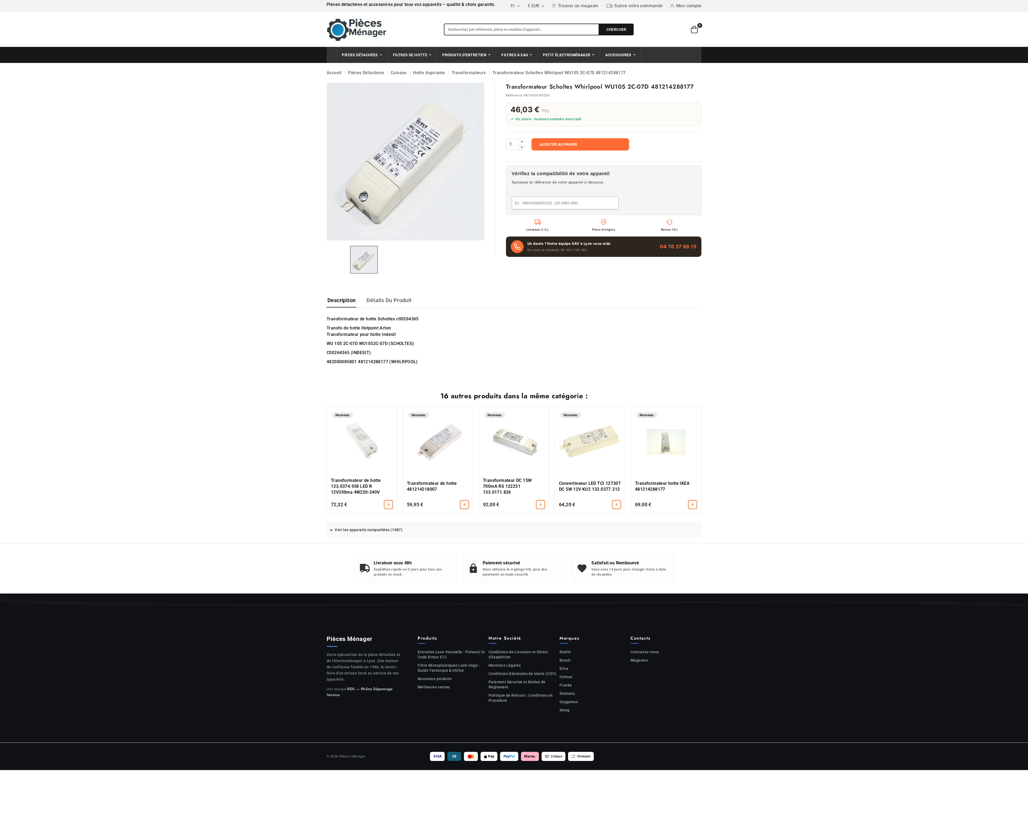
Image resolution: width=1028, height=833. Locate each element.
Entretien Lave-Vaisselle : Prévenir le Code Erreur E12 (451, 654)
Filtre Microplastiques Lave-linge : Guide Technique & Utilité (449, 668)
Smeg (565, 710)
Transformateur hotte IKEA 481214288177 (662, 486)
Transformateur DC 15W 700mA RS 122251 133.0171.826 (507, 486)
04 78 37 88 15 (678, 246)
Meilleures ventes (434, 687)
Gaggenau (569, 702)
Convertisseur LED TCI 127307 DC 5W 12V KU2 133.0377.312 (590, 486)
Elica (564, 668)
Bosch (565, 660)
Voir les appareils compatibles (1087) (368, 530)
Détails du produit (388, 300)
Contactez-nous (644, 652)
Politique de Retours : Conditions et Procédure (521, 698)
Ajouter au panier (558, 144)
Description (341, 300)
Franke (566, 685)
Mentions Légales (505, 665)
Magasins (639, 660)
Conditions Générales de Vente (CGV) (522, 673)
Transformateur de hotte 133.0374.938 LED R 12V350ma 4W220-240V (356, 486)
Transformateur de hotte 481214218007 (432, 486)
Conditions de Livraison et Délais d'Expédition (518, 654)
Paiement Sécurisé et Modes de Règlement (517, 684)
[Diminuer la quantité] (521, 147)
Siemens (567, 693)
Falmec (566, 677)
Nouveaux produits (435, 679)
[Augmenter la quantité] (521, 142)
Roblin (565, 652)
